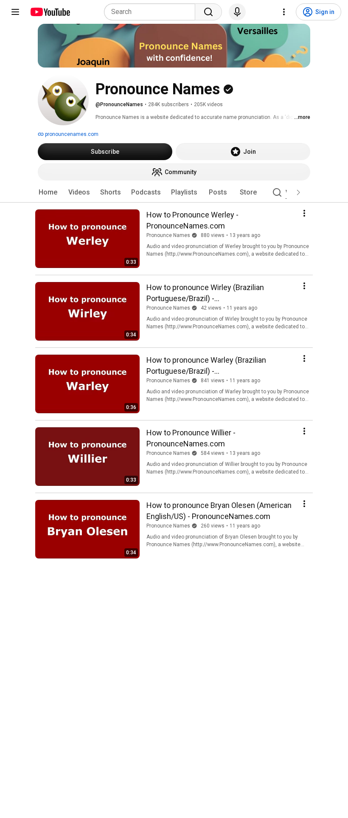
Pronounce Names (168, 235)
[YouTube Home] (50, 12)
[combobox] (152, 12)
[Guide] (15, 12)
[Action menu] (304, 213)
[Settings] (284, 12)
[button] (298, 192)
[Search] (208, 11)
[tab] (48, 192)
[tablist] (174, 192)
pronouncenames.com (71, 134)
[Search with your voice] (237, 11)
